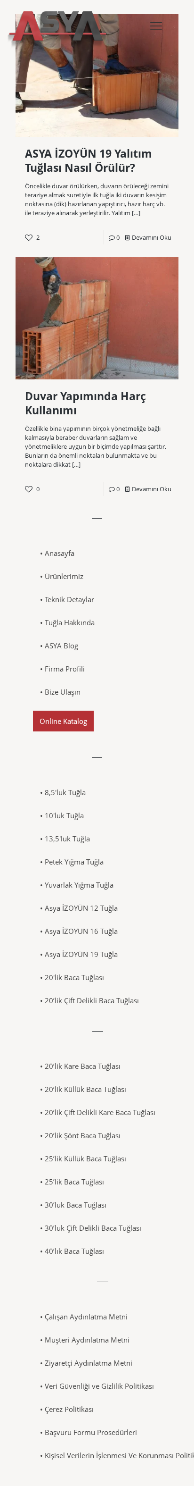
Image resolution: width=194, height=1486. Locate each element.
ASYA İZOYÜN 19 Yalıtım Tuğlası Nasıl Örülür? (88, 160)
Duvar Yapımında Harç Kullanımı (85, 403)
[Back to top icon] (175, 1467)
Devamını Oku (151, 237)
